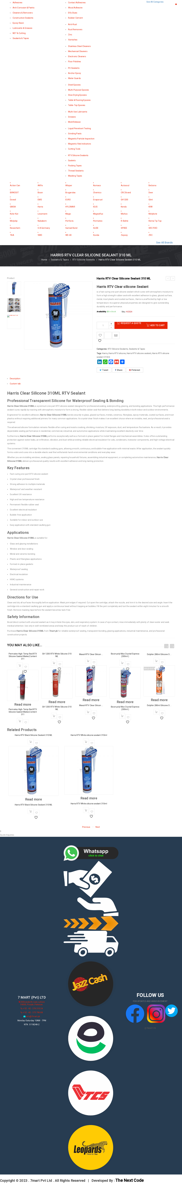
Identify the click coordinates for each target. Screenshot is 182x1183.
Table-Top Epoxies (76, 105)
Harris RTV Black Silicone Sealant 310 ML (33, 735)
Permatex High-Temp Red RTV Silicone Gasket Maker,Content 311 (23, 656)
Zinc (70, 34)
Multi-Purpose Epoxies (78, 90)
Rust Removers (75, 29)
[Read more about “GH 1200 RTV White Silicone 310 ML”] (54, 663)
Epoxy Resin (18, 23)
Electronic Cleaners (77, 56)
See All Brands (164, 242)
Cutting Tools (74, 149)
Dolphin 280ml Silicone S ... (159, 654)
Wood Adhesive (75, 8)
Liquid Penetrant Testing (79, 128)
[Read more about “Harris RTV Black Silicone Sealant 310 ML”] (30, 741)
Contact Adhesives (77, 2)
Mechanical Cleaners (77, 51)
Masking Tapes (75, 176)
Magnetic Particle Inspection (81, 139)
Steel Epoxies (74, 85)
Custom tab (15, 384)
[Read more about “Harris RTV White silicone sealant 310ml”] (86, 741)
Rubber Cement (75, 18)
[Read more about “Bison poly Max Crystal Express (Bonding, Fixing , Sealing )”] (122, 663)
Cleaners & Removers (23, 13)
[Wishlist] (26, 667)
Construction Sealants (23, 18)
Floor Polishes (74, 61)
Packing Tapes (75, 165)
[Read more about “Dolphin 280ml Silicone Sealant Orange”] (156, 661)
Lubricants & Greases (22, 28)
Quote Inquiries (7, 835)
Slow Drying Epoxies (77, 95)
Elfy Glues (72, 13)
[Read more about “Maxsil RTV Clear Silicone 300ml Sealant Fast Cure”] (88, 661)
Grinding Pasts (75, 133)
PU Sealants (73, 68)
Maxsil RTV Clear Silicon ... (91, 654)
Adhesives (17, 2)
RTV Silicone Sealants (78, 155)
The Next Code (127, 1180)
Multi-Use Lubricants (77, 112)
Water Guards (74, 78)
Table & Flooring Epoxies (79, 100)
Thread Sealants (76, 171)
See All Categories (155, 2)
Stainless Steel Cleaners (79, 46)
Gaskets (72, 160)
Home (44, 259)
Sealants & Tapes (21, 38)
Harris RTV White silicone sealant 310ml (89, 735)
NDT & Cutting (19, 33)
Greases (72, 117)
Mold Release (74, 122)
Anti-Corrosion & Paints (23, 8)
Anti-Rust (72, 24)
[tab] (91, 328)
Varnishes (72, 40)
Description (15, 378)
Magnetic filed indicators (79, 144)
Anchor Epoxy (74, 73)
